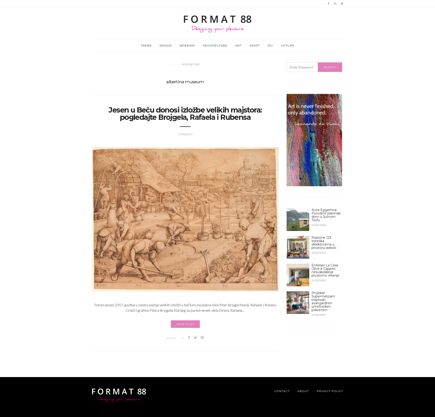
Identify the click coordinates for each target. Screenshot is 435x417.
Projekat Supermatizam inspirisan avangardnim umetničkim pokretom (323, 301)
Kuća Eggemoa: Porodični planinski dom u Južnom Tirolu (326, 215)
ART (238, 45)
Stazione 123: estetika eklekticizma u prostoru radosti (324, 242)
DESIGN (166, 45)
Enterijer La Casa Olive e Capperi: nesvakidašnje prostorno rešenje (325, 270)
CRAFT (254, 45)
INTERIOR (187, 45)
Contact (282, 391)
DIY (270, 45)
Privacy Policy (330, 391)
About (303, 391)
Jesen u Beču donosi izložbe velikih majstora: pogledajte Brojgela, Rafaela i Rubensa (185, 113)
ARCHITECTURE (215, 45)
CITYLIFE (287, 45)
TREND (146, 45)
